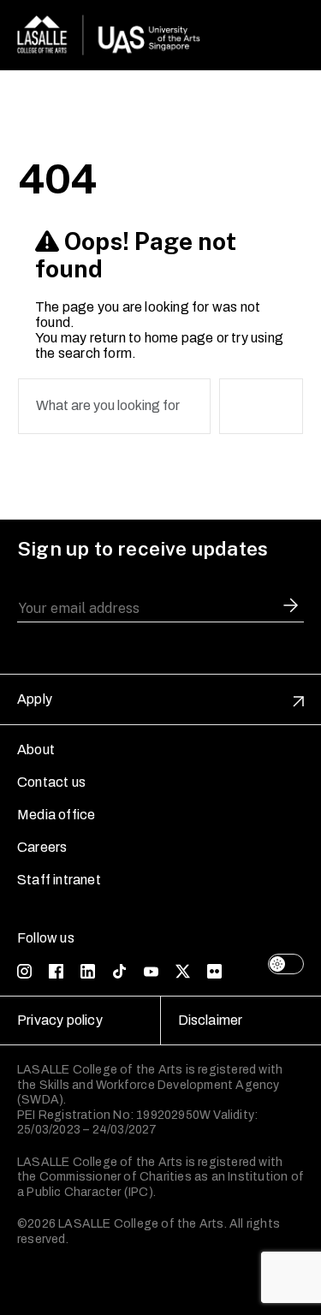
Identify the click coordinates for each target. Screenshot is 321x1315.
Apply (34, 699)
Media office (56, 814)
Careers (42, 847)
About (36, 749)
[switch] (286, 964)
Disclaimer (210, 1020)
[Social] (24, 971)
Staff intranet (59, 879)
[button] (291, 609)
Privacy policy (60, 1020)
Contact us (51, 782)
